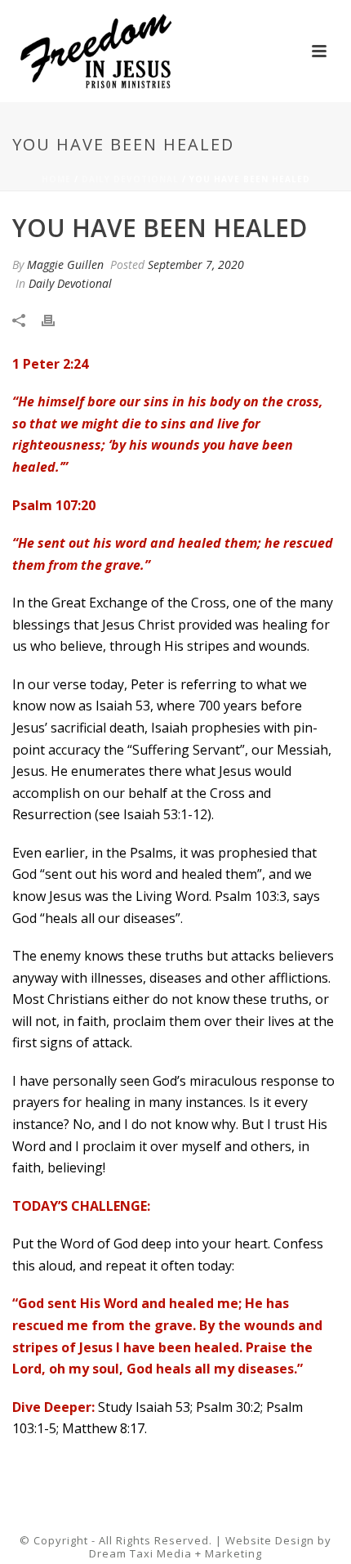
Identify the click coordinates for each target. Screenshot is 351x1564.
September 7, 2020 (196, 264)
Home (56, 179)
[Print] (56, 318)
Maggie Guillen (65, 264)
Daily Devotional (130, 179)
